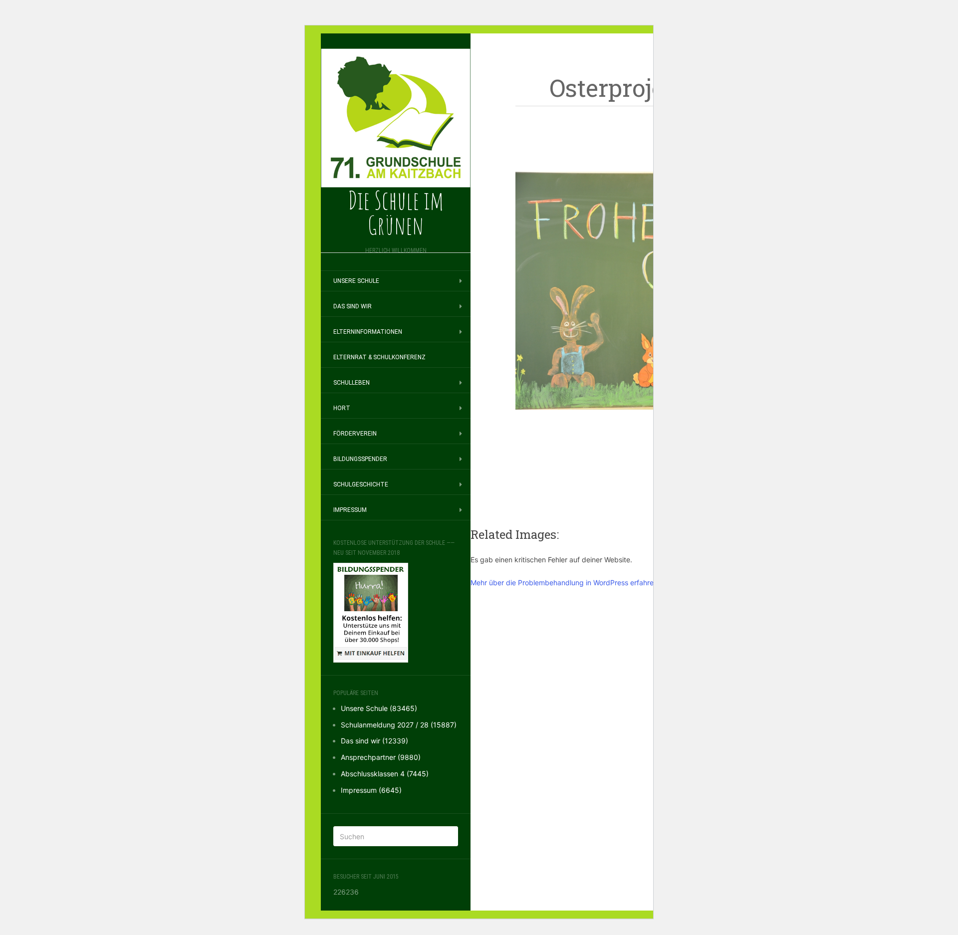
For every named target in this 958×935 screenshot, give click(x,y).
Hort (341, 408)
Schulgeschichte (360, 484)
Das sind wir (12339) (374, 740)
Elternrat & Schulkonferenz (379, 357)
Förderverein (355, 433)
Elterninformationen (367, 331)
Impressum (350, 509)
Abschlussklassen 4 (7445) (385, 773)
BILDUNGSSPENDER (360, 459)
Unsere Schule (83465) (379, 708)
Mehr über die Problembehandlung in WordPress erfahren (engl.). (577, 582)
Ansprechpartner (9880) (381, 757)
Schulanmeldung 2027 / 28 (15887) (399, 724)
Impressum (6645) (371, 790)
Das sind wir (352, 306)
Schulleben (351, 382)
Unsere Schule (356, 280)
